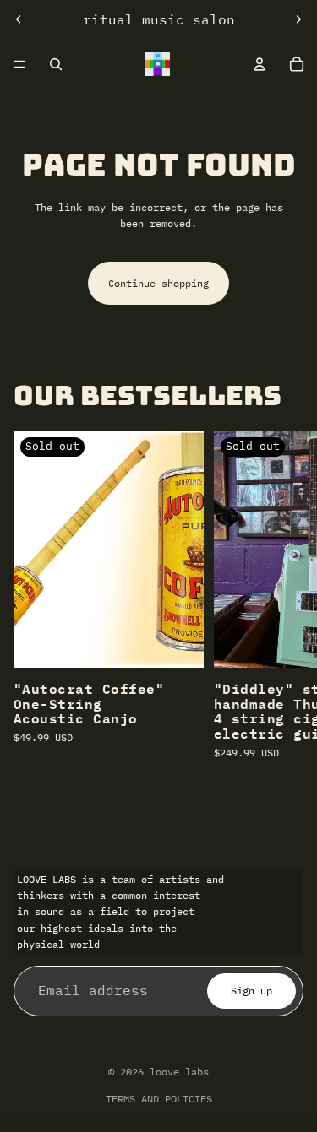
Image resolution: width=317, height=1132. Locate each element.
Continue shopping (158, 283)
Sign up (251, 990)
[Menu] (19, 64)
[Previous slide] (18, 19)
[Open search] (55, 64)
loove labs (179, 1071)
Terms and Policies (159, 1098)
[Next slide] (298, 19)
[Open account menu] (259, 64)
